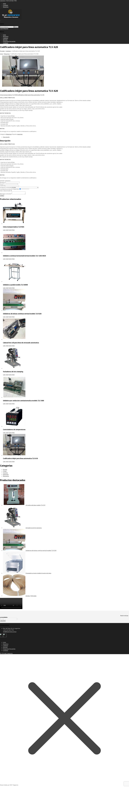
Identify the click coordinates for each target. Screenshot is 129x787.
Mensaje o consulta (6, 194)
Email (2, 184)
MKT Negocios (8, 653)
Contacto (5, 5)
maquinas (19, 134)
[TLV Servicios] (11, 19)
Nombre (3, 182)
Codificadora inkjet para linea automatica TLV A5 (30, 95)
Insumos (5, 473)
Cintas (4, 471)
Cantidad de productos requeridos (9, 189)
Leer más (5, 230)
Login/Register (4, 28)
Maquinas (7, 54)
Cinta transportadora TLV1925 (8, 95)
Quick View (11, 230)
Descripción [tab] (6, 137)
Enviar (2, 195)
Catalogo (5, 38)
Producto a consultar (6, 187)
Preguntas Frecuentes (9, 41)
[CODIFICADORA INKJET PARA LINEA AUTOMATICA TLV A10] (22, 87)
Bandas (5, 469)
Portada (2, 51)
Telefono (2, 186)
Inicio (4, 3)
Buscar (16, 27)
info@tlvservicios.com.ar (9, 632)
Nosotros (5, 7)
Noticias (5, 40)
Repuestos (6, 476)
